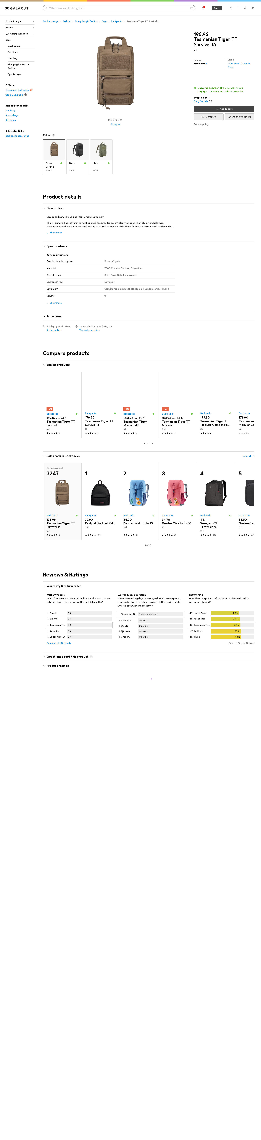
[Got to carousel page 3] (113, 120)
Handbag (12, 58)
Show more (56, 232)
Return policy (54, 330)
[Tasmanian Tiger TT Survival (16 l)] (62, 405)
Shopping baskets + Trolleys (18, 66)
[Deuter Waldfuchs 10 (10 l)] (139, 501)
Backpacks (14, 46)
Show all (246, 365)
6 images (115, 124)
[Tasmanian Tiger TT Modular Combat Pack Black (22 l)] (216, 405)
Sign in (217, 8)
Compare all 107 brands (59, 643)
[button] (224, 89)
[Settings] (203, 8)
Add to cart (226, 108)
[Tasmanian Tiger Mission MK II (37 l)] (139, 405)
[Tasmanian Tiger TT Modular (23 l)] (177, 405)
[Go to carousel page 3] (149, 443)
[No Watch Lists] (245, 8)
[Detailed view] (79, 625)
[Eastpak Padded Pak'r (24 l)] (100, 501)
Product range (13, 21)
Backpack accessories (17, 135)
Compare (211, 116)
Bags (8, 39)
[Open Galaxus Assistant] (230, 8)
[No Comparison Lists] (238, 8)
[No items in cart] (252, 8)
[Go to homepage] (16, 8)
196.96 (201, 34)
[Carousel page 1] (109, 120)
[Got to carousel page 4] (116, 120)
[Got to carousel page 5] (118, 120)
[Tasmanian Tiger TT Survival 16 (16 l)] (100, 405)
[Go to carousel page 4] (152, 443)
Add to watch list (241, 116)
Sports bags (14, 74)
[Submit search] (46, 8)
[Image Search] (191, 8)
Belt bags (13, 52)
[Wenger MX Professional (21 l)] (216, 501)
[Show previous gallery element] (42, 73)
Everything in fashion (16, 33)
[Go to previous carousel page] (48, 405)
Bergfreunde (201, 101)
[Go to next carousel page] (249, 405)
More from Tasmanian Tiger (239, 64)
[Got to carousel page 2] (111, 120)
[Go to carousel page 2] (147, 443)
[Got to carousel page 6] (121, 120)
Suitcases (10, 120)
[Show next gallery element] (188, 73)
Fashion (9, 27)
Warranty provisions (89, 330)
